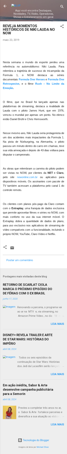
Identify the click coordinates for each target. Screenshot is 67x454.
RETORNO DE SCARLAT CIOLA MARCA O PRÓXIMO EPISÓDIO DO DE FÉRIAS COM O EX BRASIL (27, 289)
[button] (62, 27)
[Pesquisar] (62, 7)
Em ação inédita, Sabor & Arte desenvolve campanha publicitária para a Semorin (28, 389)
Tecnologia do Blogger (35, 440)
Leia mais (57, 324)
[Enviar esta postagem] (12, 249)
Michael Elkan (43, 447)
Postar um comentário (19, 260)
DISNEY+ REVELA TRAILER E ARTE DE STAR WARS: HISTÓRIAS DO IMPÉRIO (28, 339)
